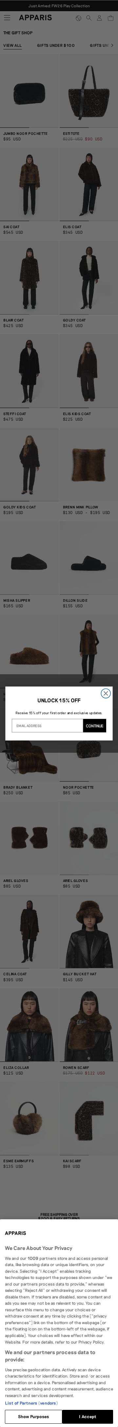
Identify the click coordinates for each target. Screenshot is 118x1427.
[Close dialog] (105, 693)
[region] (59, 1323)
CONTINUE (95, 725)
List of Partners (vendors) (31, 1403)
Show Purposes (33, 1416)
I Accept (87, 1416)
